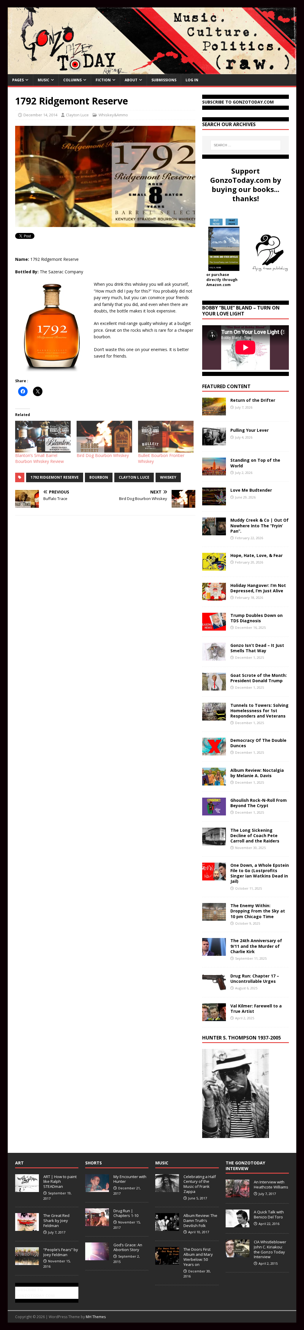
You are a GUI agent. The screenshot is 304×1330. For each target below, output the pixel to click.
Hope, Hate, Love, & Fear (256, 555)
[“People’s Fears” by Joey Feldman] (27, 1261)
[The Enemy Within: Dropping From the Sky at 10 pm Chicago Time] (214, 917)
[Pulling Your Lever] (214, 442)
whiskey (168, 477)
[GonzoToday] (152, 71)
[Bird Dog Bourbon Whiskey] (104, 437)
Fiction (103, 79)
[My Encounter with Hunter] (97, 1188)
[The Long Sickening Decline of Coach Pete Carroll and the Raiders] (214, 842)
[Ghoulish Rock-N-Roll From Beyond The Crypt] (214, 812)
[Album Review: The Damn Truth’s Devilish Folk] (167, 1227)
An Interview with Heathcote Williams (271, 1184)
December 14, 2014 (40, 115)
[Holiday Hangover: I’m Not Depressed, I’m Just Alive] (214, 597)
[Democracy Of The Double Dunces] (214, 752)
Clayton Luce (77, 115)
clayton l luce (134, 477)
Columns (72, 79)
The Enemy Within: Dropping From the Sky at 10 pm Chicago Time (257, 911)
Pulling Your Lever (249, 430)
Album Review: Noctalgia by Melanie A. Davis (257, 772)
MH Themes (96, 1316)
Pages (18, 79)
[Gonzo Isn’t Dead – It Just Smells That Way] (214, 657)
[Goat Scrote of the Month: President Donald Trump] (214, 687)
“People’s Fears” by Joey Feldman (60, 1252)
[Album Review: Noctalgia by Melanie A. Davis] (214, 782)
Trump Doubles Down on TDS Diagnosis (256, 617)
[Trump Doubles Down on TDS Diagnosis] (214, 627)
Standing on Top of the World (255, 462)
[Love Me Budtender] (214, 502)
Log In (192, 79)
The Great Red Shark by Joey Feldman (56, 1220)
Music (43, 79)
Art (19, 1163)
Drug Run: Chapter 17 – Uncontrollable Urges (254, 978)
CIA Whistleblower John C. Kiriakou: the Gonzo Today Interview (270, 1249)
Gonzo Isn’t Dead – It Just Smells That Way (257, 647)
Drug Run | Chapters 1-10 (125, 1213)
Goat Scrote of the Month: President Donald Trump (258, 677)
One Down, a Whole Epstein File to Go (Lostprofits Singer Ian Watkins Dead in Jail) (259, 873)
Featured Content (226, 386)
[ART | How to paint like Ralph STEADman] (27, 1188)
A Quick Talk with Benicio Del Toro (269, 1214)
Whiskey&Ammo (113, 115)
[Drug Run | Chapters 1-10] (97, 1223)
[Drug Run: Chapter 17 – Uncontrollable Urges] (214, 987)
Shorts (93, 1163)
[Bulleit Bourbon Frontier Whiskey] (166, 437)
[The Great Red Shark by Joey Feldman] (27, 1228)
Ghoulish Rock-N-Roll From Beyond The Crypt (258, 802)
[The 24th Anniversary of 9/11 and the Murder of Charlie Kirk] (214, 952)
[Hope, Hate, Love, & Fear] (214, 567)
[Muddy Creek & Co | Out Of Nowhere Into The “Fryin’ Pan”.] (214, 532)
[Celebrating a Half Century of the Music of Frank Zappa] (167, 1188)
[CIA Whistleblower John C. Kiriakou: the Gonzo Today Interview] (237, 1254)
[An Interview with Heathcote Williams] (237, 1194)
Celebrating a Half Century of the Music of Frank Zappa (199, 1184)
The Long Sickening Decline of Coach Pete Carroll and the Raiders (254, 835)
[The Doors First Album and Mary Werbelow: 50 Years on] (167, 1261)
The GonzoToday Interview (245, 1165)
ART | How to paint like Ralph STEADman (60, 1181)
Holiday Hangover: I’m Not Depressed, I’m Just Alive (258, 588)
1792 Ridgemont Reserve (55, 477)
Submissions (163, 79)
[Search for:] (246, 145)
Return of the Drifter (252, 400)
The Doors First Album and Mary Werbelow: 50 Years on (198, 1257)
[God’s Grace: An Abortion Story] (97, 1257)
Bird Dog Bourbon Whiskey (103, 455)
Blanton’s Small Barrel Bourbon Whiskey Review (39, 458)
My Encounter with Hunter (129, 1179)
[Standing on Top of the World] (214, 472)
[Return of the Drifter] (214, 412)
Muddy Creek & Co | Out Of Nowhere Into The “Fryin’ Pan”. (259, 525)
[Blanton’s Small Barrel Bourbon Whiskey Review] (43, 437)
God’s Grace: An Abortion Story (127, 1247)
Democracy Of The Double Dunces (258, 742)
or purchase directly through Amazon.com (222, 279)
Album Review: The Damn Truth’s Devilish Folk (200, 1220)
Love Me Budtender (251, 490)
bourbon (98, 477)
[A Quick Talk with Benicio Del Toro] (237, 1224)
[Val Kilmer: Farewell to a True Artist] (214, 1017)
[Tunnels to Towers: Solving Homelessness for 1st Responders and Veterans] (214, 717)
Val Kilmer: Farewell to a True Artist (256, 1008)
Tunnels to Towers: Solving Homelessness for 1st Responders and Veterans (259, 710)
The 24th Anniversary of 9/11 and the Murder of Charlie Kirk (256, 946)
